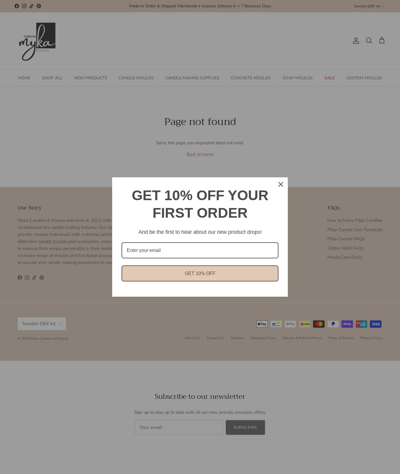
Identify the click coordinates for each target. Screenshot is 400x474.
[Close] (281, 184)
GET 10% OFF (200, 273)
